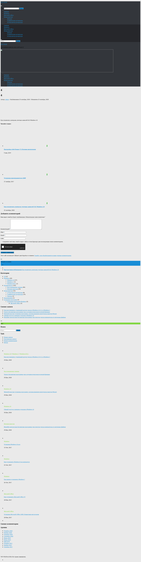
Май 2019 (7, 541)
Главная (6, 11)
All (5, 276)
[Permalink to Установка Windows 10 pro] (7, 438)
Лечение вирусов (12, 289)
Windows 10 (10, 280)
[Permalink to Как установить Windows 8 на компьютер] (7, 456)
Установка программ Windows (16, 301)
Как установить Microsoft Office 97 (14, 497)
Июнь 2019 (7, 540)
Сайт (2, 238)
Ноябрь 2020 (8, 533)
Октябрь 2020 (8, 534)
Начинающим (8, 298)
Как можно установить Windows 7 (14, 479)
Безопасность (8, 285)
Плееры (9, 19)
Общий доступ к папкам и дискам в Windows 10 (19, 315)
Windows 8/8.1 (11, 283)
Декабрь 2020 (8, 531)
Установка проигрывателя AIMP (15, 178)
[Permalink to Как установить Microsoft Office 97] (7, 491)
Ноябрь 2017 (8, 545)
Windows (6, 13)
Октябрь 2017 (8, 547)
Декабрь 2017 (8, 543)
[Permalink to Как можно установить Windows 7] (7, 473)
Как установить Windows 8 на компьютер (17, 462)
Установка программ (10, 300)
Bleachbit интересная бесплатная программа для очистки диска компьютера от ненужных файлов (35, 317)
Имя (2, 232)
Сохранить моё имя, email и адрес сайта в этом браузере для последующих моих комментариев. (33, 242)
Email (3, 235)
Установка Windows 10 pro (12, 444)
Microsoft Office (9, 15)
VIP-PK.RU (4, 2)
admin (7, 99)
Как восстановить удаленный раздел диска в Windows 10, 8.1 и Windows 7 (27, 310)
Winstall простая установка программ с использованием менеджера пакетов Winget (30, 314)
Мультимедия (8, 17)
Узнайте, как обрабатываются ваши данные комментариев (52, 255)
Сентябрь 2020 (8, 536)
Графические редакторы (15, 20)
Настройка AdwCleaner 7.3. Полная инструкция (20, 149)
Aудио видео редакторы (15, 22)
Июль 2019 (7, 538)
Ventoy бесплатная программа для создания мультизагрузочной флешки (27, 312)
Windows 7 (10, 282)
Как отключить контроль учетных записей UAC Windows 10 (24, 207)
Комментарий (5, 229)
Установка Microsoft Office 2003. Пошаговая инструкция (21, 514)
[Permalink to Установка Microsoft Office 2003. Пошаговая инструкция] (7, 508)
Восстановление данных (14, 287)
